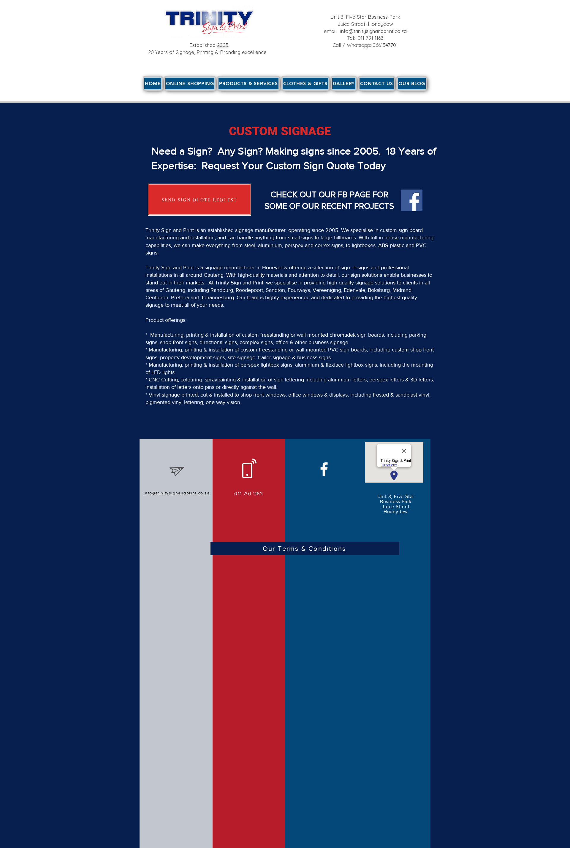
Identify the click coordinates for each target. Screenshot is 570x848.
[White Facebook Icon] (324, 469)
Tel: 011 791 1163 (365, 38)
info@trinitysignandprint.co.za (373, 31)
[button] (248, 83)
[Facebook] (411, 200)
